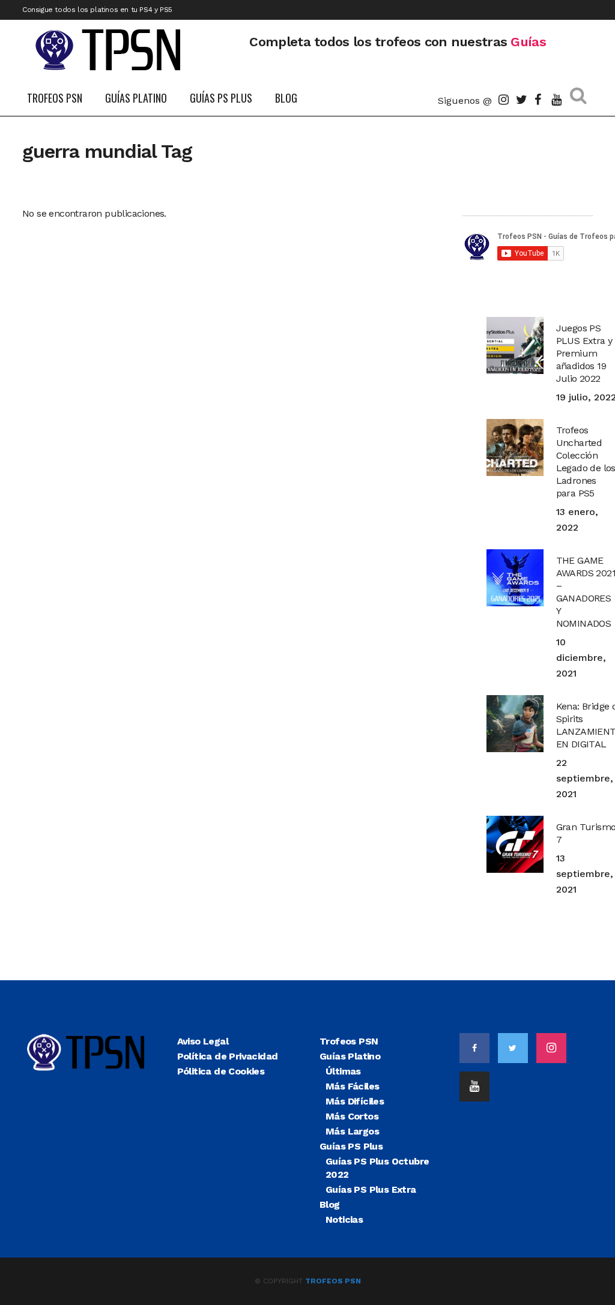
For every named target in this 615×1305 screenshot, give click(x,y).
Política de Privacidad (227, 1056)
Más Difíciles (355, 1101)
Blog (330, 1204)
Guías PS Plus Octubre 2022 (377, 1168)
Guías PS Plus (351, 1146)
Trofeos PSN (349, 1041)
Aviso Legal (202, 1041)
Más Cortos (352, 1116)
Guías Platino (350, 1056)
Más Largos (352, 1131)
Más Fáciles (352, 1086)
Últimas (343, 1071)
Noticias (344, 1219)
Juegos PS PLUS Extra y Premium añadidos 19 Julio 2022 (584, 353)
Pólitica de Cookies (221, 1071)
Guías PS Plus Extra (371, 1189)
